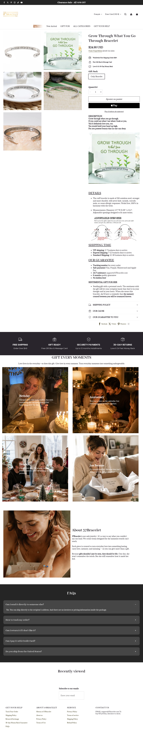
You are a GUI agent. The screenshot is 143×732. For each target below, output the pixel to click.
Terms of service (73, 715)
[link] (65, 26)
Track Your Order (12, 712)
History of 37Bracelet (43, 712)
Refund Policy (72, 723)
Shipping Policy (11, 715)
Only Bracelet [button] (96, 76)
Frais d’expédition (95, 51)
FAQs (7, 726)
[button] (125, 14)
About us (39, 715)
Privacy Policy (41, 719)
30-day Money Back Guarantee (16, 723)
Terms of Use (41, 723)
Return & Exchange (12, 719)
